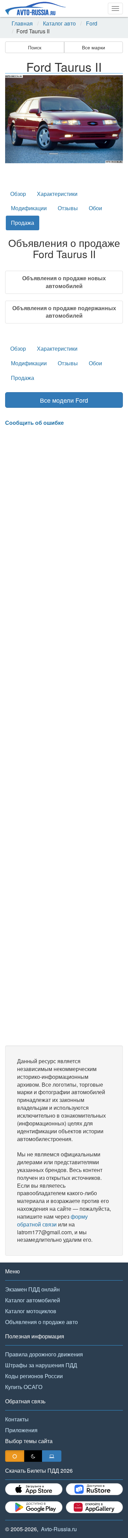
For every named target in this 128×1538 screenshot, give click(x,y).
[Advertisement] (64, 736)
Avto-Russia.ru (59, 1529)
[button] (14, 119)
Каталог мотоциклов (30, 1311)
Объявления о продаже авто (41, 1322)
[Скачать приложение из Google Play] (33, 1507)
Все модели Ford (64, 400)
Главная (22, 23)
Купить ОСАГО (23, 1387)
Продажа (22, 223)
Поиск (34, 47)
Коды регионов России (34, 1376)
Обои (95, 208)
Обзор (18, 194)
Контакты (17, 1419)
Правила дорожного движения (44, 1354)
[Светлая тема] (14, 1456)
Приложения (21, 1430)
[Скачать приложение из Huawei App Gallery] (94, 1507)
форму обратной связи (52, 1220)
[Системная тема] (51, 1456)
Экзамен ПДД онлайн (32, 1289)
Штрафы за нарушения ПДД (41, 1365)
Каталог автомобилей (32, 1300)
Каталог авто (59, 23)
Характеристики (57, 194)
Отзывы (68, 208)
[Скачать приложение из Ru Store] (94, 1489)
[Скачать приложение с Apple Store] (33, 1489)
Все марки (93, 47)
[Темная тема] (33, 1456)
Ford (91, 23)
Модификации (29, 208)
